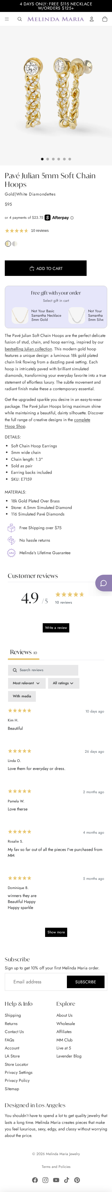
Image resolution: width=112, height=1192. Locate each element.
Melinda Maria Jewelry (63, 1154)
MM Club (64, 1040)
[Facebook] (35, 1180)
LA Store (12, 1056)
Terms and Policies (56, 1166)
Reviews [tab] (23, 652)
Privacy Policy (17, 1081)
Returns (11, 1024)
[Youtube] (56, 1180)
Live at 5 (63, 1048)
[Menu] (7, 19)
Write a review (56, 627)
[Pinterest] (77, 1180)
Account (12, 1048)
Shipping (13, 1015)
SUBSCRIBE (85, 982)
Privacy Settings (19, 1072)
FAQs (9, 1040)
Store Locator (16, 1064)
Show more (56, 932)
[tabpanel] (56, 804)
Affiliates (64, 1032)
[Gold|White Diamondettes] (8, 245)
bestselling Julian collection (28, 349)
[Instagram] (45, 1180)
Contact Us (14, 1032)
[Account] (91, 19)
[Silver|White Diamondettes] (15, 245)
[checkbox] (22, 696)
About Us (64, 1015)
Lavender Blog (69, 1056)
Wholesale (65, 1024)
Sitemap (12, 1089)
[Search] (19, 19)
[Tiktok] (66, 1180)
